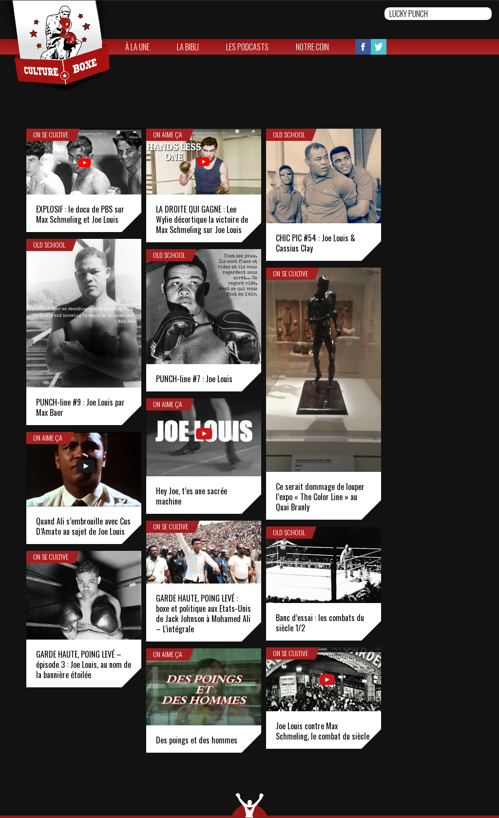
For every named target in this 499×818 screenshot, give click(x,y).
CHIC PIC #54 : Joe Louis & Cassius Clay (315, 243)
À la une (137, 47)
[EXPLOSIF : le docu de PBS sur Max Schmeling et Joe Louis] (83, 162)
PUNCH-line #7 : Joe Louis (194, 379)
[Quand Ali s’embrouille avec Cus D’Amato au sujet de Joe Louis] (83, 469)
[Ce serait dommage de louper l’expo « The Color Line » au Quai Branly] (323, 370)
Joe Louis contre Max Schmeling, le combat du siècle (322, 731)
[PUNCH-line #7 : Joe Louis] (203, 306)
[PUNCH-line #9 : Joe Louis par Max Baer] (83, 313)
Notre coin (312, 47)
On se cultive (50, 134)
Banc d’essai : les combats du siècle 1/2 (320, 623)
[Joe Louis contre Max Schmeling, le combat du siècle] (323, 679)
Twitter (378, 47)
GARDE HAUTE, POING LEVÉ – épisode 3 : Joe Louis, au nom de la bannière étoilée (83, 664)
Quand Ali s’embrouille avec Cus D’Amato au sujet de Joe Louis (83, 526)
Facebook (363, 47)
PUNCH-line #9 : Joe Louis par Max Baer (80, 407)
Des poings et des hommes (196, 740)
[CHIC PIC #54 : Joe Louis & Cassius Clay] (323, 176)
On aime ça (167, 134)
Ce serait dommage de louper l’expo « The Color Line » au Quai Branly (320, 497)
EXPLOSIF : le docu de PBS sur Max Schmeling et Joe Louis (80, 214)
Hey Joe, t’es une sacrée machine (191, 496)
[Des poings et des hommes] (203, 686)
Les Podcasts (247, 47)
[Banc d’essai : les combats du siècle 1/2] (323, 564)
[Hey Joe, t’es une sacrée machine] (203, 437)
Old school (289, 134)
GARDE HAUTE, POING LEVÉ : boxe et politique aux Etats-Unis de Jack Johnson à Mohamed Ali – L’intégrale (203, 613)
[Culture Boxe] (56, 47)
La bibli (188, 47)
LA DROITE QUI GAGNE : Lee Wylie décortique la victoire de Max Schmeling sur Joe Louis (202, 219)
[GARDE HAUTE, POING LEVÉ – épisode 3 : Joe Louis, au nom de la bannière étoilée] (83, 595)
